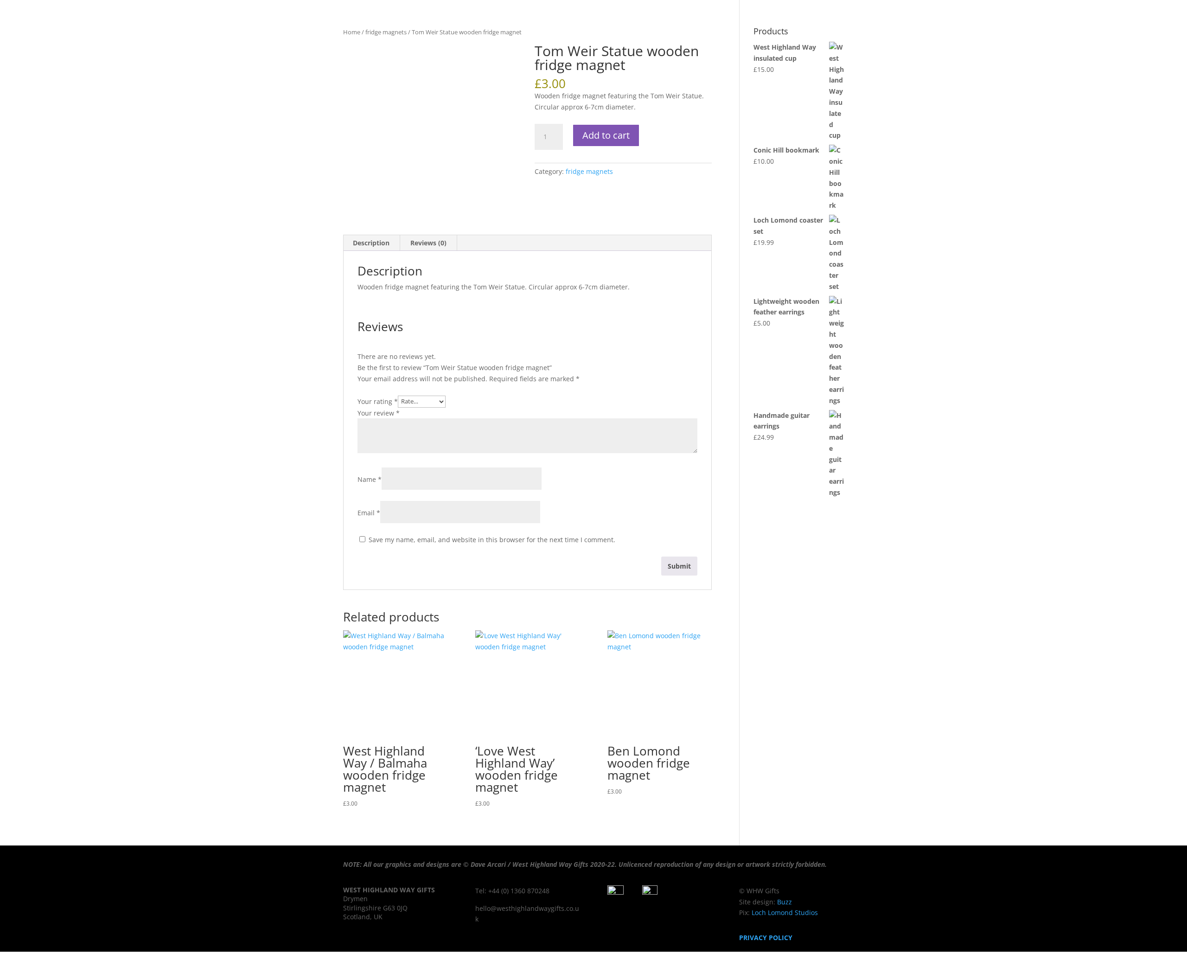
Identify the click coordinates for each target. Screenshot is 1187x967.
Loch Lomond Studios (784, 912)
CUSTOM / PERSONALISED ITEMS (873, 33)
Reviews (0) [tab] (428, 242)
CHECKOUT (953, 33)
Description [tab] (371, 242)
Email (368, 512)
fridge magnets (589, 171)
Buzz (784, 901)
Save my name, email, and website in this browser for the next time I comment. (492, 539)
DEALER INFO (1058, 33)
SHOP (791, 33)
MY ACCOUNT (1004, 33)
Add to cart (606, 135)
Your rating (377, 401)
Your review (378, 413)
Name (369, 479)
